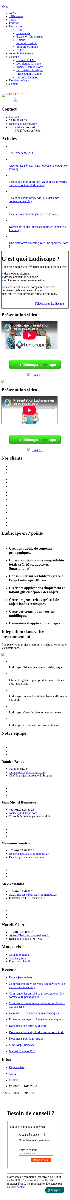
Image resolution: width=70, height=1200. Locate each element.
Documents (23, 33)
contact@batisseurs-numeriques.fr (29, 853)
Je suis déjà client (29, 1134)
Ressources (15, 26)
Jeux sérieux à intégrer (29, 70)
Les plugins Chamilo (28, 63)
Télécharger (16, 16)
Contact (13, 83)
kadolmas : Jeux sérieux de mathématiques (34, 1013)
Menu (4, 6)
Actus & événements (21, 53)
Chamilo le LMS (26, 60)
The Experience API (21, 152)
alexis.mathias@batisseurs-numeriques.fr (33, 894)
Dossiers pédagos (19, 80)
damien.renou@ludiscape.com (27, 772)
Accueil (13, 12)
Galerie (20, 39)
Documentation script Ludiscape (28, 1025)
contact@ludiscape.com (23, 123)
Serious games (17, 958)
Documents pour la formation (26, 1038)
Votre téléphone (28, 1149)
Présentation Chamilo (29, 73)
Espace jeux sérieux (20, 977)
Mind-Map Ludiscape (22, 1045)
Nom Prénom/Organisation (34, 1140)
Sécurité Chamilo (26, 77)
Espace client (16, 1067)
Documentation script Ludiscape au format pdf (36, 1032)
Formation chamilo (20, 961)
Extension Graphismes (29, 36)
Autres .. (21, 50)
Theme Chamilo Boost (29, 66)
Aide (19, 29)
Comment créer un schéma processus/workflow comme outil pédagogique (37, 995)
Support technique (27, 46)
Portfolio (14, 23)
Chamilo (14, 56)
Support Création (26, 43)
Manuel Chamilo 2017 (22, 1051)
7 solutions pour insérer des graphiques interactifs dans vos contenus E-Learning (38, 183)
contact (21, 1187)
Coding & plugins (19, 954)
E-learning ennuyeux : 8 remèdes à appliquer (35, 1019)
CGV (12, 1073)
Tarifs (12, 19)
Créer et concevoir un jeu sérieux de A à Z (34, 214)
